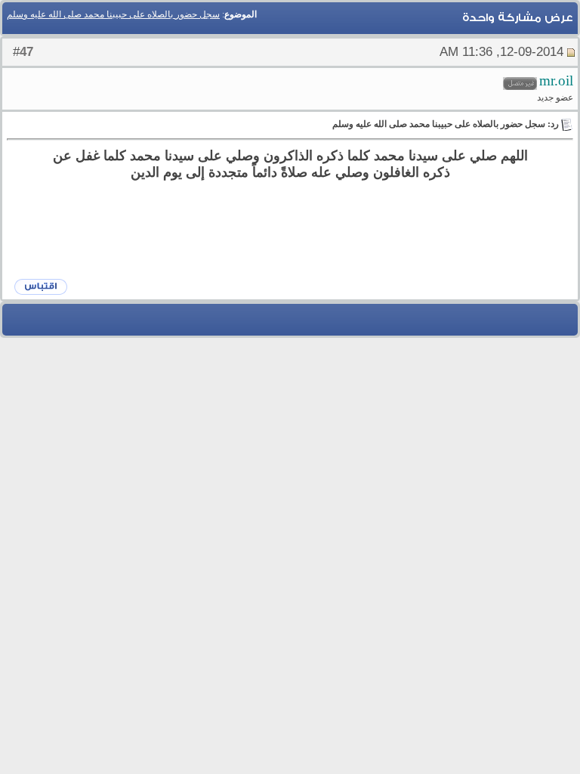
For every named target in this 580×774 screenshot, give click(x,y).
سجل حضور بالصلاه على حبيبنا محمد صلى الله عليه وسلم (113, 14)
